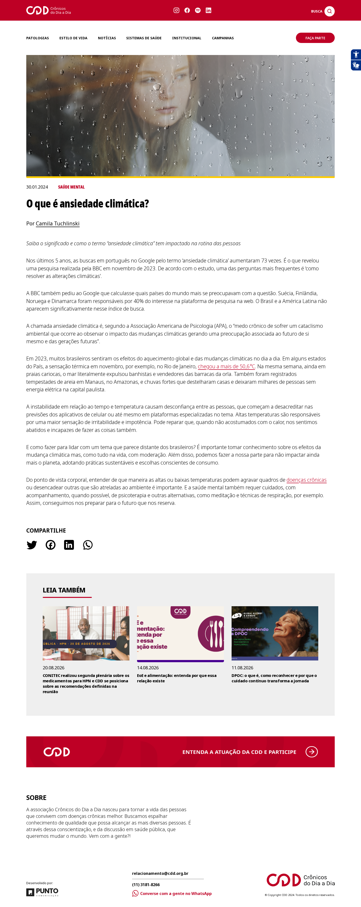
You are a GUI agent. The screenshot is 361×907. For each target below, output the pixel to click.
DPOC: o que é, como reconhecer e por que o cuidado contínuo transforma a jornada (274, 678)
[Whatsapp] (87, 544)
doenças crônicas (307, 479)
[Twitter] (31, 544)
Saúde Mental (71, 187)
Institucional (186, 38)
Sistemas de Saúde (144, 38)
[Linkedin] (69, 545)
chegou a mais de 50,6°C (226, 366)
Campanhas (223, 38)
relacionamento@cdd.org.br (160, 873)
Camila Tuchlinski (58, 223)
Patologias (37, 38)
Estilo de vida (73, 38)
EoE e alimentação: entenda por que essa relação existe (176, 678)
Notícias (107, 38)
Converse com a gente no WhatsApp (176, 893)
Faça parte (315, 38)
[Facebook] (51, 545)
